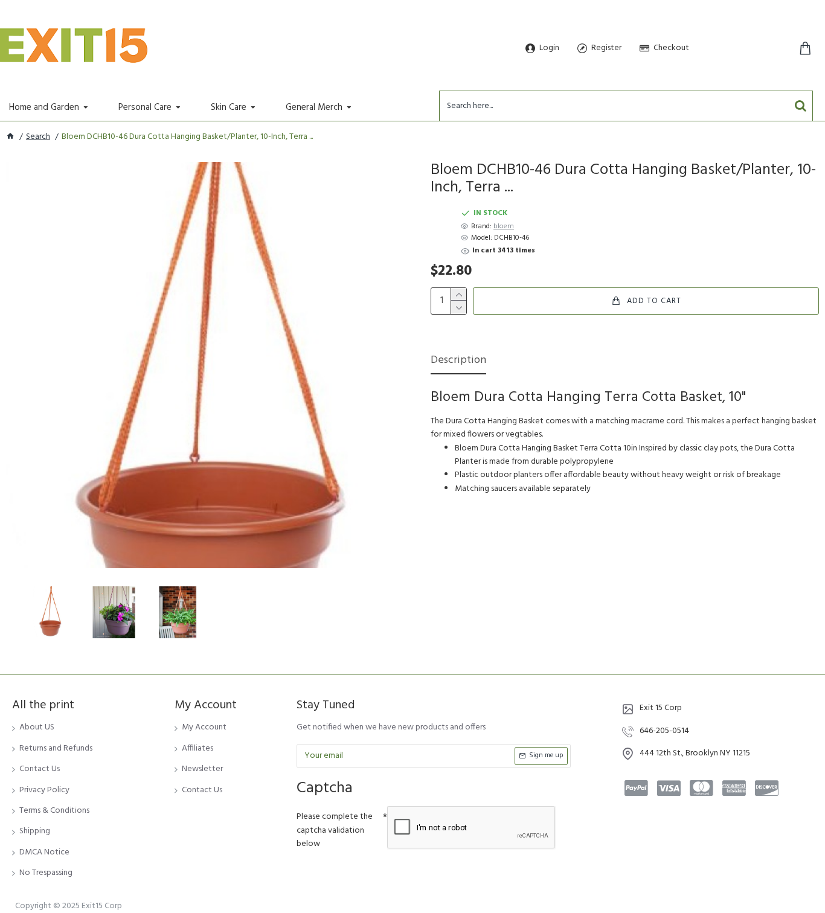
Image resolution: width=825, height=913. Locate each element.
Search (38, 137)
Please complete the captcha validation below (335, 830)
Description (458, 361)
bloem (503, 226)
